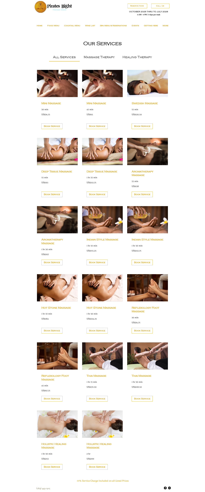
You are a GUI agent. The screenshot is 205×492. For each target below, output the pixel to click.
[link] (64, 57)
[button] (51, 126)
